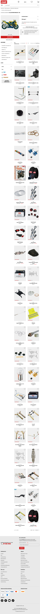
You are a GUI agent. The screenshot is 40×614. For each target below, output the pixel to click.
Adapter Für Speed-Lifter (20, 323)
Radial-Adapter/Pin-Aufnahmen (20, 525)
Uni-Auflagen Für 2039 (33, 485)
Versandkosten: (14, 609)
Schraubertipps (23, 558)
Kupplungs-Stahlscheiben (20, 202)
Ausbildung (2, 575)
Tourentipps (23, 555)
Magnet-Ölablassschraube (33, 303)
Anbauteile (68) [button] (4, 59)
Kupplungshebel (20, 141)
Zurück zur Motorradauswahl (6, 10)
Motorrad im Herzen (24, 560)
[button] (38, 5)
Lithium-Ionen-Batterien (20, 222)
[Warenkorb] (38, 2)
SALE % (5, 74)
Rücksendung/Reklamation (5, 565)
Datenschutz (23, 575)
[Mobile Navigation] (2, 5)
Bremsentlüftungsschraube (33, 465)
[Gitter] (26, 43)
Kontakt (2, 553)
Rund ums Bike (23, 563)
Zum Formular (26, 33)
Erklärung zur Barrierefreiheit (25, 580)
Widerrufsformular (24, 578)
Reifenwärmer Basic (33, 525)
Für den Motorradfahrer (24, 565)
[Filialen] (19, 2)
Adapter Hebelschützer (20, 122)
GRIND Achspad (33, 222)
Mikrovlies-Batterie (33, 404)
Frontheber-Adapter (20, 404)
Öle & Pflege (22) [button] (4, 47)
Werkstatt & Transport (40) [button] (6, 57)
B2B (1, 555)
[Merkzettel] (32, 2)
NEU (4, 72)
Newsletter (2, 560)
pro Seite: (21, 43)
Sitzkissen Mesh (20, 303)
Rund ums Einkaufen (4, 578)
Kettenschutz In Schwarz (33, 122)
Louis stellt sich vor (4, 571)
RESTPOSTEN (6, 77)
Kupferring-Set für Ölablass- (33, 142)
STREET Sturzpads (20, 242)
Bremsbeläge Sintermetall (33, 283)
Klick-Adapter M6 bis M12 (20, 424)
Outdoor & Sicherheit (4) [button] (5, 53)
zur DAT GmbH (35, 27)
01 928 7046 (7, 544)
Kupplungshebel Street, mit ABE (20, 505)
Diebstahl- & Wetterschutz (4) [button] (6, 51)
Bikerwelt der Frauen (24, 553)
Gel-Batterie (20, 283)
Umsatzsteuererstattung (5, 580)
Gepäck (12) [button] (4, 49)
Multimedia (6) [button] (4, 55)
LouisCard (2, 563)
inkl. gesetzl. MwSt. (20, 608)
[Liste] (28, 43)
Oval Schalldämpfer (20, 262)
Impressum (22, 571)
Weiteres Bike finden (9, 39)
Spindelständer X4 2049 (20, 102)
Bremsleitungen (33, 202)
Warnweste (33, 323)
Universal (33, 424)
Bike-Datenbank (3, 558)
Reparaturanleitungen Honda (20, 182)
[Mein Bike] (25, 2)
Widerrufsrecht (23, 576)
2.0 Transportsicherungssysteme (33, 102)
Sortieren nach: (32, 43)
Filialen (2, 573)
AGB (21, 573)
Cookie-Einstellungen (24, 583)
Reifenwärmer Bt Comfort (33, 182)
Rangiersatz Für (20, 485)
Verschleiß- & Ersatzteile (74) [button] (6, 45)
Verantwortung (3, 581)
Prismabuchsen (20, 162)
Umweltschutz (23, 581)
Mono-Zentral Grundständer (33, 444)
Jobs (1, 576)
